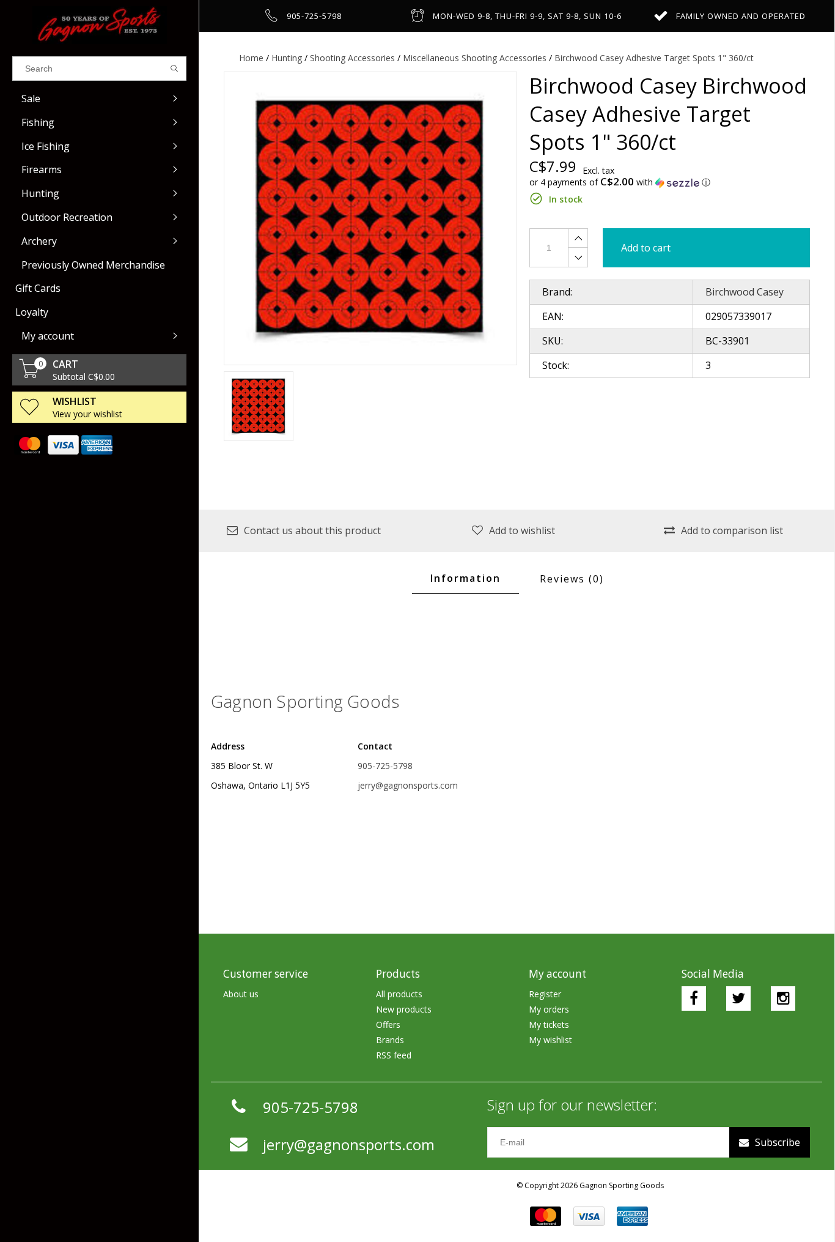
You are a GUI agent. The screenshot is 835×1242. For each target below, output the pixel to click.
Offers (388, 1024)
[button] (670, 182)
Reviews (572, 579)
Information (465, 578)
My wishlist (550, 1040)
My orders (549, 1009)
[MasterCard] (29, 445)
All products (399, 994)
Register (545, 994)
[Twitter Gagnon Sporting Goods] (738, 998)
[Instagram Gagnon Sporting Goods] (783, 998)
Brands (390, 1040)
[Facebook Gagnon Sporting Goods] (694, 998)
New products (404, 1009)
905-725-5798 (385, 766)
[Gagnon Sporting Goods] (99, 25)
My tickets (549, 1024)
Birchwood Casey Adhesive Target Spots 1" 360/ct (654, 58)
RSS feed (393, 1055)
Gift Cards (38, 288)
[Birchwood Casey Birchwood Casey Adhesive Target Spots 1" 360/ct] (370, 218)
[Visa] (63, 445)
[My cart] (29, 375)
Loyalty (31, 312)
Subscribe (777, 1142)
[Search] (174, 68)
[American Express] (96, 445)
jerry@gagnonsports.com (408, 785)
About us (241, 994)
